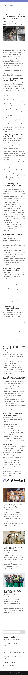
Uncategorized (21, 24)
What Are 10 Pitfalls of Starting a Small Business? (13, 548)
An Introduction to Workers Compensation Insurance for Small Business (12, 591)
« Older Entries (6, 618)
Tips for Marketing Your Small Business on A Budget (13, 505)
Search (22, 632)
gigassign (6, 24)
